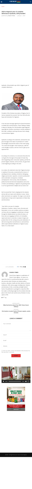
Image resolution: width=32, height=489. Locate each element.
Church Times (11, 15)
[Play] (3, 381)
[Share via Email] (25, 266)
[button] (16, 375)
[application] (16, 375)
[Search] (30, 2)
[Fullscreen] (28, 381)
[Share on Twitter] (21, 266)
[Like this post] (18, 266)
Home (3, 6)
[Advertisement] (16, 34)
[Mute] (26, 381)
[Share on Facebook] (20, 266)
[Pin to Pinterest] (23, 266)
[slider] (15, 381)
